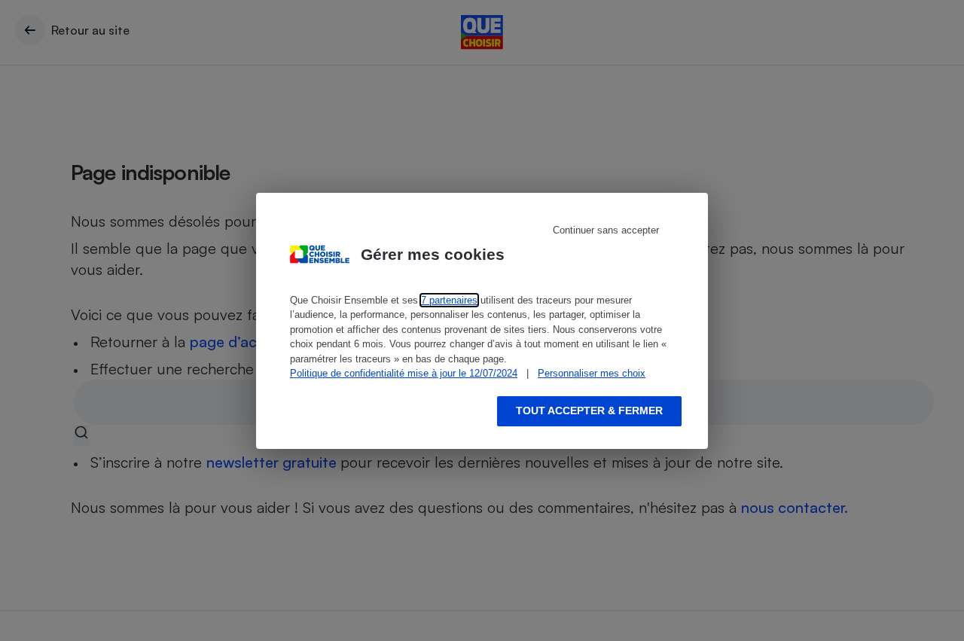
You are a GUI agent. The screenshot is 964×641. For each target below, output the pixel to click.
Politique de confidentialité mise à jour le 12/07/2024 (403, 373)
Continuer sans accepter (606, 230)
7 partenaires (449, 300)
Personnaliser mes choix (591, 373)
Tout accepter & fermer (589, 410)
